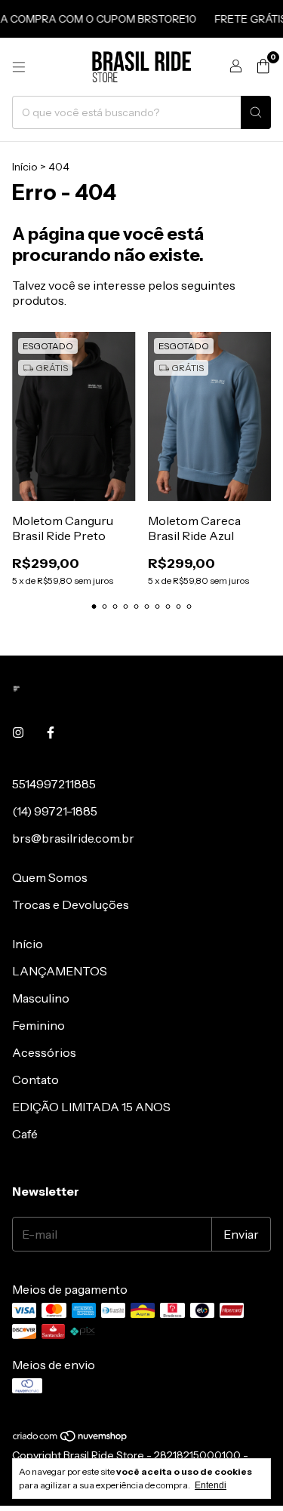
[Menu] (19, 67)
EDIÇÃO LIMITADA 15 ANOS (91, 1106)
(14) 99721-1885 (54, 810)
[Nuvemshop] (70, 1438)
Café (25, 1133)
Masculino (40, 998)
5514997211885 (54, 783)
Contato (35, 1079)
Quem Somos (50, 877)
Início (25, 167)
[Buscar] (256, 112)
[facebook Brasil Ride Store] (51, 732)
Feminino (38, 1025)
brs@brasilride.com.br (73, 838)
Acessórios (44, 1052)
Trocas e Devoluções (70, 904)
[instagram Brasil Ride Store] (18, 732)
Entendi (210, 1485)
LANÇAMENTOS (59, 970)
